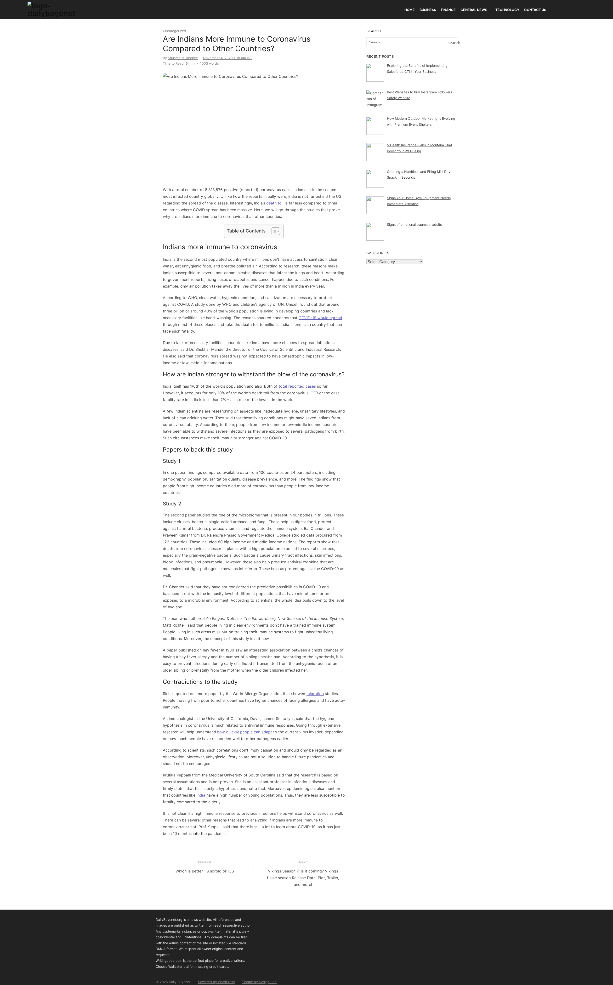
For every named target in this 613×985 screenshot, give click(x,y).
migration (315, 693)
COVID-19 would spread (320, 317)
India (201, 795)
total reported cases (297, 386)
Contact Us (535, 10)
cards (223, 966)
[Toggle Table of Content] (273, 231)
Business (428, 10)
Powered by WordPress (216, 982)
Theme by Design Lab (259, 982)
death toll (275, 203)
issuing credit (208, 966)
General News (473, 10)
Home (409, 10)
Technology (507, 10)
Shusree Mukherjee (183, 58)
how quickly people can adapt (244, 732)
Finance (448, 10)
